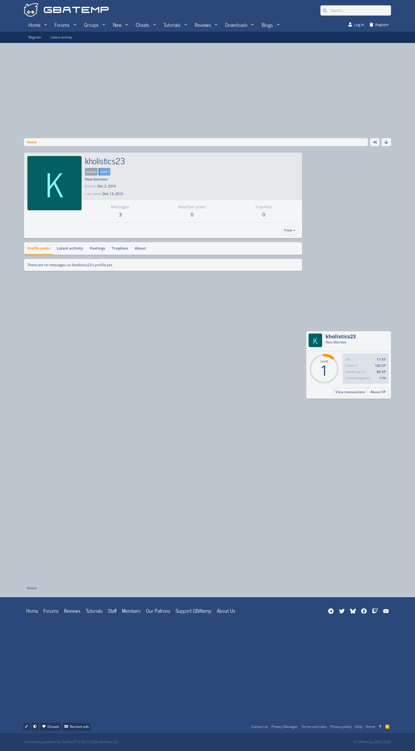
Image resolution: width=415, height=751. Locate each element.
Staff (112, 610)
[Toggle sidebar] (374, 142)
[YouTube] (262, 742)
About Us (226, 610)
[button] (45, 25)
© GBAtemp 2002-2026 (372, 742)
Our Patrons (158, 610)
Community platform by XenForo (71, 741)
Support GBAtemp (193, 610)
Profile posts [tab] (38, 248)
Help (358, 726)
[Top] (380, 727)
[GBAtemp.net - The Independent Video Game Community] (66, 10)
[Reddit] (225, 742)
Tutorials (94, 610)
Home (32, 610)
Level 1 (104, 172)
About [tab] (140, 248)
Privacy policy (340, 726)
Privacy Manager (284, 726)
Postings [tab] (97, 248)
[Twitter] (250, 742)
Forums (51, 610)
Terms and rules (314, 726)
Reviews (72, 610)
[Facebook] (212, 742)
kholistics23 (341, 336)
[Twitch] (237, 742)
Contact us (259, 726)
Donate (53, 726)
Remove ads (79, 726)
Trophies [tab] (120, 248)
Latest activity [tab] (70, 248)
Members (131, 610)
